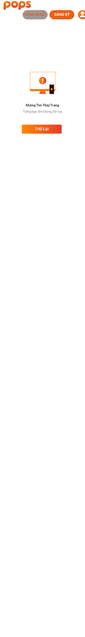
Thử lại (42, 129)
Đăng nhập (35, 14)
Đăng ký (62, 14)
